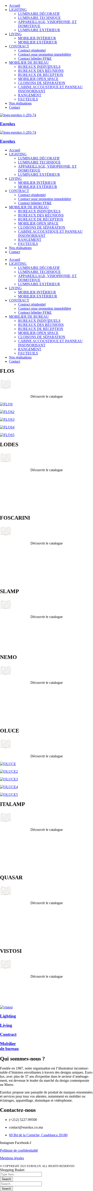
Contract (8, 1034)
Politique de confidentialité (19, 1150)
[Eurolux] (18, 115)
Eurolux (7, 123)
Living (6, 1025)
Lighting (8, 1016)
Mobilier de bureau (9, 1046)
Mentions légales (12, 1158)
